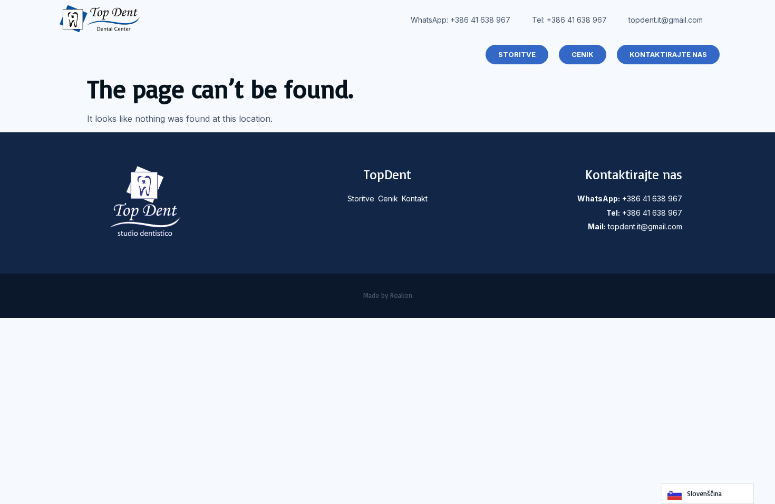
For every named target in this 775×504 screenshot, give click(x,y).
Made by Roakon (387, 295)
